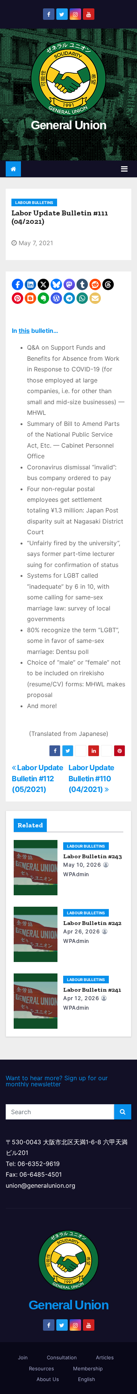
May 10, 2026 (82, 864)
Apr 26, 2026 (81, 931)
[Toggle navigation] (124, 169)
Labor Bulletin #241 (92, 989)
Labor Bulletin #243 (92, 856)
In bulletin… (35, 330)
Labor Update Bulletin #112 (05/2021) (37, 778)
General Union (69, 125)
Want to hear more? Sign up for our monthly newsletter (57, 1081)
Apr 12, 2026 (81, 998)
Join (23, 1357)
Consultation (62, 1357)
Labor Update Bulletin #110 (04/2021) (91, 778)
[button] (17, 284)
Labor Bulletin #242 (92, 923)
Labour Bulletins (34, 202)
